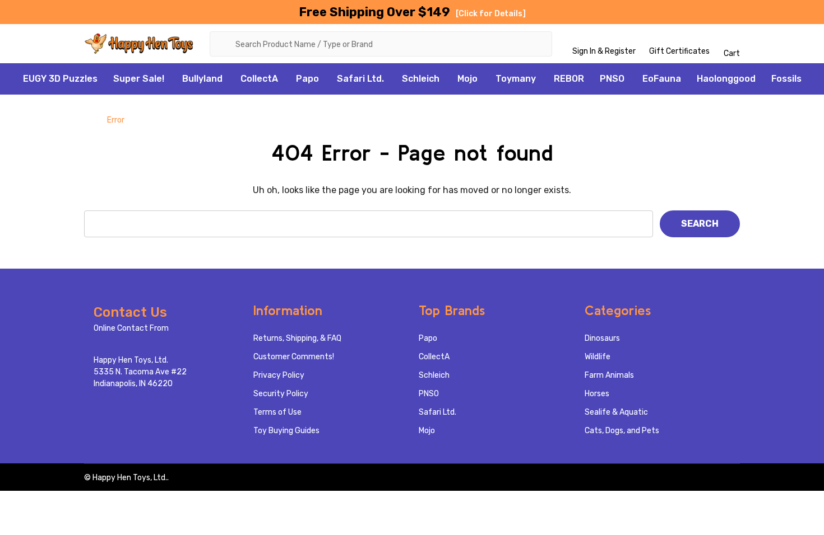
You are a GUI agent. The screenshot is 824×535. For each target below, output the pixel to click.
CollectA (259, 78)
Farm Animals (609, 375)
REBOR (569, 78)
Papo (307, 78)
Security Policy (280, 393)
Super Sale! (138, 78)
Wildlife (597, 357)
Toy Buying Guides (286, 430)
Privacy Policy (278, 375)
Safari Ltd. (360, 78)
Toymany (516, 78)
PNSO (612, 78)
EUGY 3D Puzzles (60, 78)
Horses (597, 393)
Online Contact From (131, 328)
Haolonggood (726, 78)
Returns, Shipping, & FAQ (297, 338)
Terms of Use (277, 412)
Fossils (786, 78)
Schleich (420, 78)
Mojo (467, 78)
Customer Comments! (293, 357)
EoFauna (661, 78)
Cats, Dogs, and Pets (622, 430)
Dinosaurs (602, 338)
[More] (170, 79)
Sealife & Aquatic (616, 412)
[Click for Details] (491, 13)
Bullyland (202, 78)
